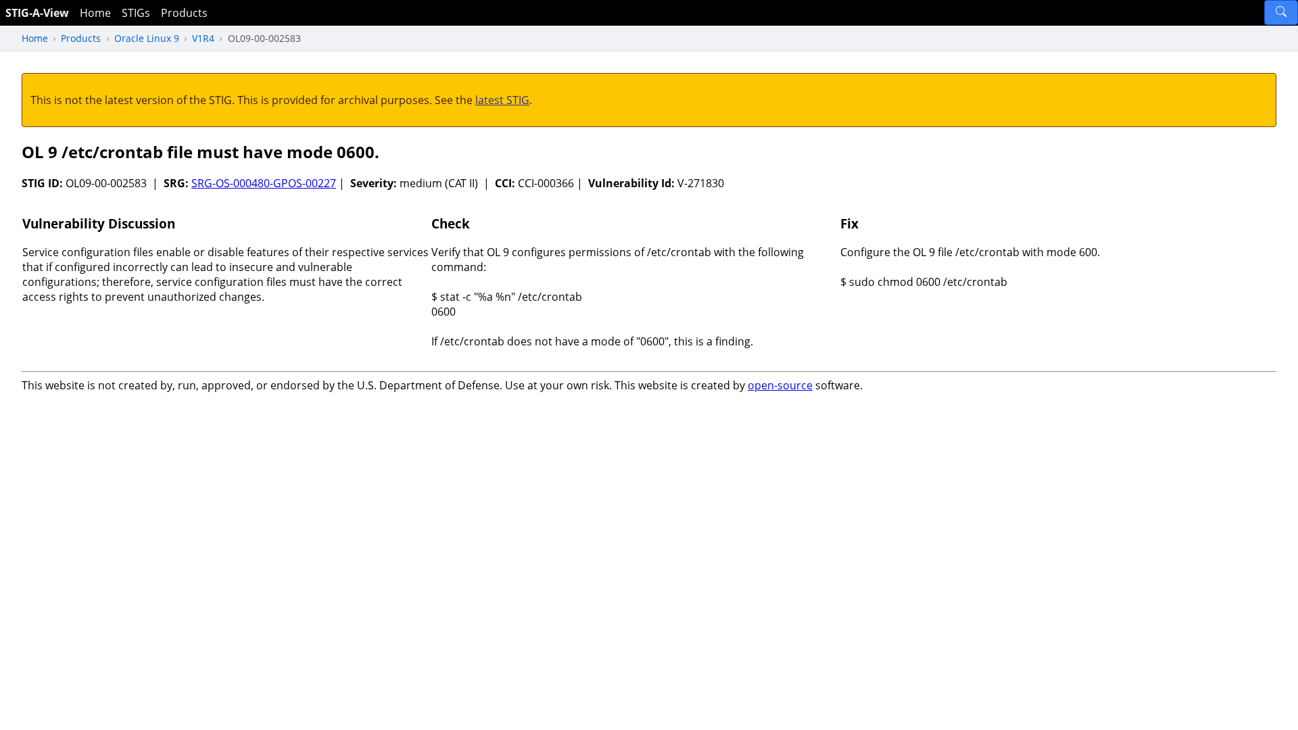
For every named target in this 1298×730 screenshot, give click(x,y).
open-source (780, 385)
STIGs (136, 12)
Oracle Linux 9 (146, 38)
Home (95, 12)
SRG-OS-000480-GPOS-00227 (263, 183)
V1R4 (203, 38)
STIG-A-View (37, 12)
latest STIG (502, 100)
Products (184, 12)
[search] (1281, 12)
